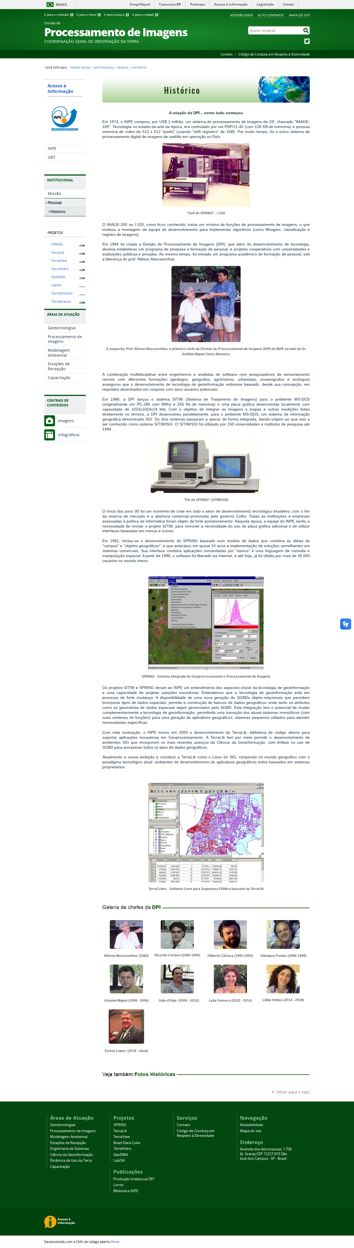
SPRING (57, 244)
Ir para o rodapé (144, 14)
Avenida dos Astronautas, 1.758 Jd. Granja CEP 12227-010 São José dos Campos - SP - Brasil (265, 1154)
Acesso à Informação (60, 88)
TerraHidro (59, 269)
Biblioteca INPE (125, 1191)
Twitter (307, 41)
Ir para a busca (116, 14)
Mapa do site (299, 15)
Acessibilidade (241, 15)
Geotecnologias (63, 1124)
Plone (115, 1241)
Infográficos (69, 434)
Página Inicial (80, 67)
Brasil (61, 4)
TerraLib (57, 252)
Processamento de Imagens (73, 1131)
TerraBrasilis (61, 301)
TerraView (59, 260)
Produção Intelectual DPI (133, 1179)
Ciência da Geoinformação (71, 1154)
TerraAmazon (61, 293)
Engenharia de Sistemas (69, 1148)
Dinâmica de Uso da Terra (71, 1160)
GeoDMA (58, 277)
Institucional (103, 67)
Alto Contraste (271, 15)
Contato (226, 54)
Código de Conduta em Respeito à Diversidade (274, 54)
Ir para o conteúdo (58, 14)
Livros (118, 1184)
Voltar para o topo (293, 1092)
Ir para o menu (88, 14)
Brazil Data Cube (126, 1142)
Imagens (66, 420)
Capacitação (60, 1166)
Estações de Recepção (68, 1142)
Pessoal (123, 67)
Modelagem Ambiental (68, 1136)
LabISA (56, 285)
